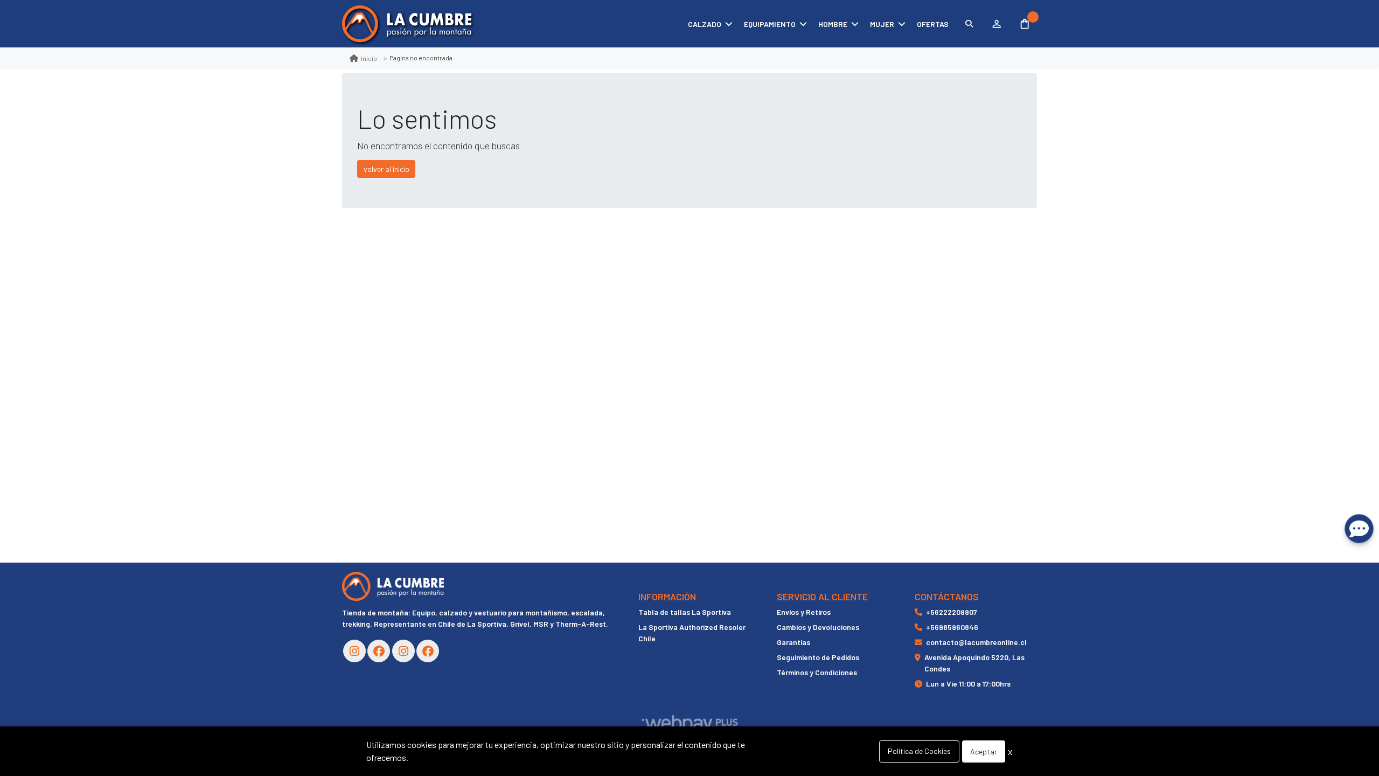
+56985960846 (952, 627)
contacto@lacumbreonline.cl (976, 642)
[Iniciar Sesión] (996, 23)
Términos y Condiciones (817, 672)
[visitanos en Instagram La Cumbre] (354, 651)
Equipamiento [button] (770, 24)
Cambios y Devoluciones (818, 627)
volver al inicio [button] (386, 169)
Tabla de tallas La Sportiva (684, 611)
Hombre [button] (832, 24)
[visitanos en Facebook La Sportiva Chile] (427, 651)
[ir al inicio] (393, 586)
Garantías (793, 642)
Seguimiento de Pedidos (818, 657)
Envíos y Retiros (804, 611)
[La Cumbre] (406, 24)
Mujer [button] (882, 24)
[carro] (1025, 23)
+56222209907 (951, 611)
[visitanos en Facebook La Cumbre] (378, 651)
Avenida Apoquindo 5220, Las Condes (974, 663)
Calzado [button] (704, 24)
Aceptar (983, 751)
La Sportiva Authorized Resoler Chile (692, 632)
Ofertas (933, 24)
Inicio (369, 58)
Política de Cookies (919, 751)
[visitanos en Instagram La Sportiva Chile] (403, 651)
